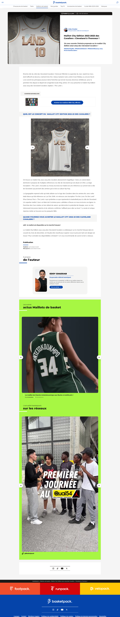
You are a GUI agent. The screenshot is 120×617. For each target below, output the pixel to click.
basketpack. (35, 581)
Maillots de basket (42, 6)
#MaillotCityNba (69, 48)
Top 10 (63, 6)
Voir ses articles (55, 287)
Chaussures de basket (20, 6)
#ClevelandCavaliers (70, 50)
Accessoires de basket (74, 6)
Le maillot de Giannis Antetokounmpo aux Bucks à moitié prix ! (49, 395)
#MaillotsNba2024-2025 (95, 48)
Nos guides (54, 6)
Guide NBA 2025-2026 (91, 6)
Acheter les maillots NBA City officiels (67, 102)
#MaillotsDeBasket (81, 48)
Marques (104, 6)
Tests (32, 6)
